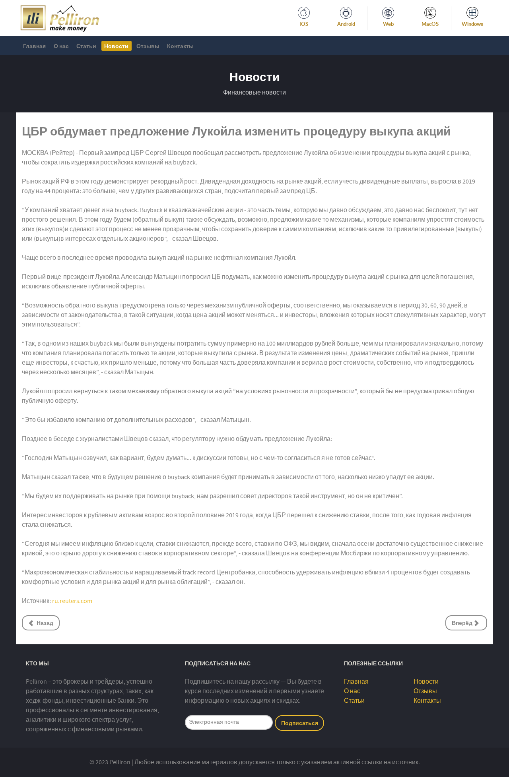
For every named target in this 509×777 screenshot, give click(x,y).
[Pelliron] (60, 17)
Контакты (427, 700)
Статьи (354, 700)
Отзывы (425, 691)
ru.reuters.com (72, 601)
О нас (352, 691)
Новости (426, 681)
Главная (356, 681)
